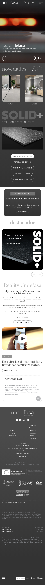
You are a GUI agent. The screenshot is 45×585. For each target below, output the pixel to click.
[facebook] (17, 421)
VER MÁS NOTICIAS (10, 370)
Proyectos (33, 430)
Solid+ (12, 430)
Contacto (33, 438)
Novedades (12, 436)
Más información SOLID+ (22, 156)
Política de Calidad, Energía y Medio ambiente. (22, 448)
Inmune (12, 433)
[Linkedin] (28, 421)
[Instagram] (20, 421)
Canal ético (22, 456)
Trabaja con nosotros (22, 453)
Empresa (12, 428)
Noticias (32, 436)
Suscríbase (22, 211)
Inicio (12, 425)
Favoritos (33, 433)
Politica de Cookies (22, 451)
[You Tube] (23, 421)
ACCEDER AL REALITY (23, 322)
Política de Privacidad (22, 446)
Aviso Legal (22, 443)
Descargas (32, 428)
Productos (33, 425)
